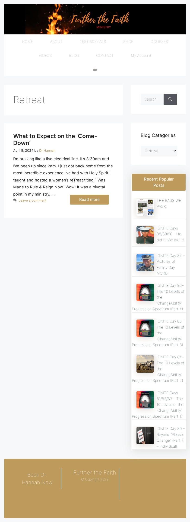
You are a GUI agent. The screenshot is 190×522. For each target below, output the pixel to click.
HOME (27, 41)
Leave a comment (32, 200)
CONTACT (105, 55)
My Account (141, 55)
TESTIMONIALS (93, 41)
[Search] (170, 99)
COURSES (159, 41)
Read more (89, 199)
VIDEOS (45, 55)
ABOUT (56, 41)
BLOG (74, 55)
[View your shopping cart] (95, 69)
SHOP (128, 41)
